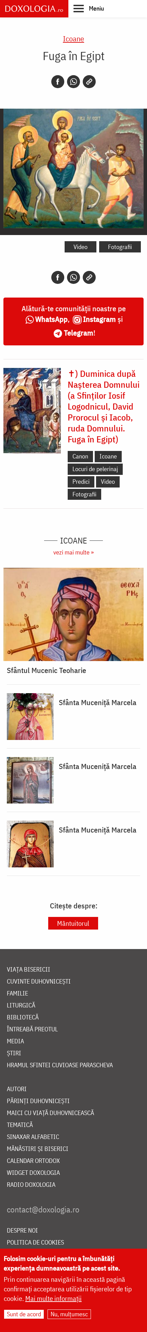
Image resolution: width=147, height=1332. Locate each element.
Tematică (20, 1125)
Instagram (99, 319)
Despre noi (22, 1230)
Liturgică (21, 1005)
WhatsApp (51, 319)
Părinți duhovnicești (38, 1101)
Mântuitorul (73, 923)
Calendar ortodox (33, 1161)
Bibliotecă (23, 1017)
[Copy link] (89, 81)
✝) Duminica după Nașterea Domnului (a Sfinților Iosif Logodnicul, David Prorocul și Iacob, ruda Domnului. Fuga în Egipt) (103, 406)
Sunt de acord (24, 1314)
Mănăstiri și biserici (37, 1149)
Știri (14, 1053)
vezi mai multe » (73, 552)
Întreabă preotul (32, 1029)
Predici (81, 481)
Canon (80, 456)
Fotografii (120, 247)
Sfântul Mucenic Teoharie (46, 670)
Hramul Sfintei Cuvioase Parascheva (60, 1065)
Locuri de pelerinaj (95, 469)
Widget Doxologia (33, 1173)
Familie (17, 993)
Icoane (73, 38)
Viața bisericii (28, 969)
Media (15, 1041)
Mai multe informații (53, 1298)
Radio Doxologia (31, 1185)
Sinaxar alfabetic (33, 1137)
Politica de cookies (35, 1242)
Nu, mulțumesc (69, 1314)
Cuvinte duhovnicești (39, 981)
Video (81, 247)
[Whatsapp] (73, 81)
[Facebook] (57, 81)
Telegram (78, 333)
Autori (17, 1089)
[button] (89, 8)
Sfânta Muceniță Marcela (97, 702)
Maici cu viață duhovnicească (50, 1113)
